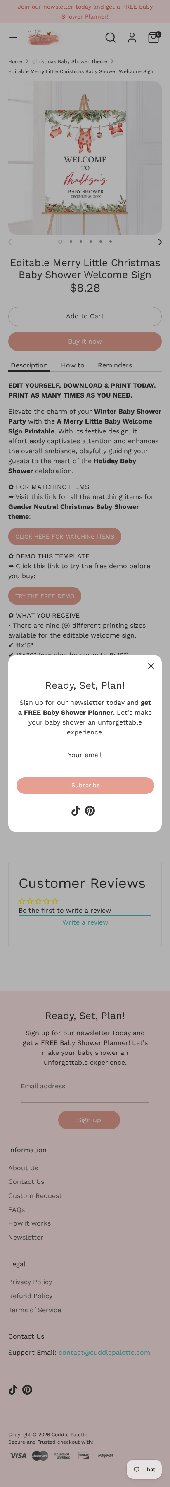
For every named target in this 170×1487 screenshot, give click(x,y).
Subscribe (85, 785)
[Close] (151, 665)
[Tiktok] (76, 811)
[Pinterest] (90, 811)
